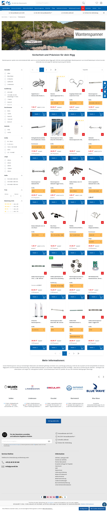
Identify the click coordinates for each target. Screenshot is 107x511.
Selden (11, 398)
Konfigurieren (84, 508)
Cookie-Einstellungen (61, 480)
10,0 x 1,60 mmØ (12, 147)
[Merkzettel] (97, 3)
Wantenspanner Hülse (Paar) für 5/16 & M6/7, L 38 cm (56, 139)
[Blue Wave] (96, 387)
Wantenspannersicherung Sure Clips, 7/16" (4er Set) (76, 277)
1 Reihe (9, 99)
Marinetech (75, 398)
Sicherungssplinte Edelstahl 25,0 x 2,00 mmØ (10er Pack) (94, 183)
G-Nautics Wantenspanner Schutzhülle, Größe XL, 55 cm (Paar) (38, 321)
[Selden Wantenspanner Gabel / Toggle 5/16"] (95, 310)
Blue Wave (10, 76)
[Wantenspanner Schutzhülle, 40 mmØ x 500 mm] (95, 83)
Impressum (58, 466)
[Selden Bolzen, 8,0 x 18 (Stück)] (76, 171)
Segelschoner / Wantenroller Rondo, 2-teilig (37, 95)
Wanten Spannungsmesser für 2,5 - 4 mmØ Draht (57, 95)
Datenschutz (58, 470)
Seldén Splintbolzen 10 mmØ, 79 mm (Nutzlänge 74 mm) (57, 277)
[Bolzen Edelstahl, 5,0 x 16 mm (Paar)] (38, 215)
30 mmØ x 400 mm (12, 181)
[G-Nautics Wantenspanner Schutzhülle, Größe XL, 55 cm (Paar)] (38, 310)
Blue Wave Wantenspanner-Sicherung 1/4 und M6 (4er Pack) (56, 227)
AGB (34, 444)
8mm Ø (9, 105)
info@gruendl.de (11, 466)
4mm (8, 149)
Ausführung (7, 88)
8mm (8, 111)
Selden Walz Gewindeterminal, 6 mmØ (74, 321)
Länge (6, 156)
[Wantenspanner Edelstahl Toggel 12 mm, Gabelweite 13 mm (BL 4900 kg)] (57, 171)
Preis (5, 190)
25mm (9, 163)
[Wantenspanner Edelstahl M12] (38, 171)
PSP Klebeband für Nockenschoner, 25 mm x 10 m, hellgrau (95, 277)
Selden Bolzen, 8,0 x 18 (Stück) (75, 182)
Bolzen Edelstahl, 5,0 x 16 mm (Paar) (38, 226)
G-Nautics (10, 79)
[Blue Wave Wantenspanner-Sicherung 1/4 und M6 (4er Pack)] (57, 215)
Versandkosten (51, 502)
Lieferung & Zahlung (61, 472)
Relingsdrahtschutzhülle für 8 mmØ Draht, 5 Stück (38, 138)
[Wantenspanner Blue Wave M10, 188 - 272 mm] (57, 310)
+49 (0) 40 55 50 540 (12, 462)
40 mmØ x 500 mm (12, 184)
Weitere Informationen (87, 504)
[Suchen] (83, 3)
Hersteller (7, 70)
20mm (9, 165)
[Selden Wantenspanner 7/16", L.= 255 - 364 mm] (38, 266)
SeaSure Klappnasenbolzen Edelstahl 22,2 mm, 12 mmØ (94, 227)
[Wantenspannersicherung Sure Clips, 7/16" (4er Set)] (76, 266)
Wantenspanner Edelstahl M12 (35, 182)
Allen (8, 73)
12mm (9, 113)
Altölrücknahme (59, 476)
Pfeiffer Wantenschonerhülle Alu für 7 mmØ (76, 227)
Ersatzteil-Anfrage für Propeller (64, 464)
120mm (9, 168)
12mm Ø (9, 119)
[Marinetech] (74, 387)
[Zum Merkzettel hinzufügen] (31, 114)
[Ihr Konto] (101, 3)
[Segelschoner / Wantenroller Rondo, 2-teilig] (38, 83)
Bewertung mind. (9, 201)
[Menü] (103, 8)
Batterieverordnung (60, 478)
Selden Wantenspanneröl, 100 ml (75, 139)
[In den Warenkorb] (44, 114)
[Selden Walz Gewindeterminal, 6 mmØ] (76, 310)
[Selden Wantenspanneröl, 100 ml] (76, 127)
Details (37, 114)
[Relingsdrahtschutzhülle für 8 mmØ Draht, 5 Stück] (38, 127)
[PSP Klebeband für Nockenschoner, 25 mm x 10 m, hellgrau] (95, 266)
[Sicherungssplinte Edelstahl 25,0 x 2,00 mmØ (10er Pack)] (95, 171)
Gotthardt (10, 81)
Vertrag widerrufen (53, 421)
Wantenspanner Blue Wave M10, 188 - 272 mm (56, 321)
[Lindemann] (32, 387)
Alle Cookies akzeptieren (98, 508)
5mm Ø (9, 102)
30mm (9, 171)
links (8, 129)
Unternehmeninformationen (63, 485)
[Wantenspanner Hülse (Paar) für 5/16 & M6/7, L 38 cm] (57, 127)
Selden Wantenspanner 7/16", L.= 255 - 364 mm (37, 277)
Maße (6, 175)
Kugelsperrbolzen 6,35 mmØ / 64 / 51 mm (75, 94)
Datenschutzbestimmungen (14, 444)
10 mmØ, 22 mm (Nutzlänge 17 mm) (12, 95)
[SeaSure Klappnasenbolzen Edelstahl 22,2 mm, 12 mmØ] (95, 215)
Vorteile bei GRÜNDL (61, 460)
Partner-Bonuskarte (60, 462)
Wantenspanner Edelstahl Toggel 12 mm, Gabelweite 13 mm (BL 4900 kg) (56, 183)
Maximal (18, 195)
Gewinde (6, 126)
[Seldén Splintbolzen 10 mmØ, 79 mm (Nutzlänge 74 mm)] (57, 266)
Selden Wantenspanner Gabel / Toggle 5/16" (95, 321)
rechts (9, 132)
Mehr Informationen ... (48, 508)
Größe (6, 138)
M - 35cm (10, 141)
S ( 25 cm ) (10, 144)
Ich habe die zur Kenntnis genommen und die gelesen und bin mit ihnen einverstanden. (25, 445)
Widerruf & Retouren (61, 474)
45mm (9, 160)
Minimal (8, 195)
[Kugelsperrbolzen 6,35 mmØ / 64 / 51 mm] (76, 83)
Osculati (53, 398)
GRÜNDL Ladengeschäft (61, 457)
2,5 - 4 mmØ (10, 152)
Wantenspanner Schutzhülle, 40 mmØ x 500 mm (95, 95)
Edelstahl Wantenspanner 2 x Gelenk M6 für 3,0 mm (94, 139)
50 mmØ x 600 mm (12, 179)
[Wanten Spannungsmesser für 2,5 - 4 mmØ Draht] (57, 83)
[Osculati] (53, 387)
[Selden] (11, 387)
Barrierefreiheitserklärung (62, 482)
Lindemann (10, 84)
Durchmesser (8, 107)
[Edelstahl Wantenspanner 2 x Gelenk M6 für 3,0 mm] (95, 127)
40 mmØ (9, 92)
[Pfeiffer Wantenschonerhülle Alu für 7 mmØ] (76, 215)
